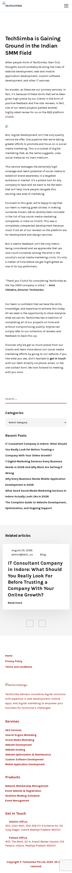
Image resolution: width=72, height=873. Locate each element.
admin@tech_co (22, 554)
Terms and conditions (18, 666)
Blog (43, 554)
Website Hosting (15, 749)
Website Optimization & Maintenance (28, 754)
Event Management (17, 800)
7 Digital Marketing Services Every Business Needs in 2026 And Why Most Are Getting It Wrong (33, 467)
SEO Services (13, 730)
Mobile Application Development (25, 764)
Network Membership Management (26, 786)
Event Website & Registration (23, 790)
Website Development (18, 744)
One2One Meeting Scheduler (22, 795)
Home (8, 655)
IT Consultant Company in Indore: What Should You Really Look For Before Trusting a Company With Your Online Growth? (36, 449)
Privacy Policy (13, 661)
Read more (15, 602)
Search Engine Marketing (21, 735)
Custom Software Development (24, 759)
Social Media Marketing (19, 740)
